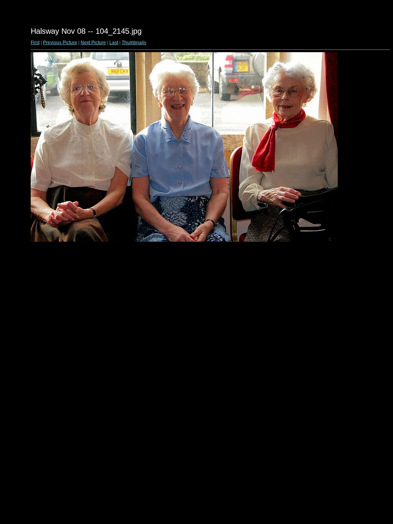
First (35, 42)
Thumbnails (134, 42)
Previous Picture (60, 42)
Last (113, 42)
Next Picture (93, 42)
